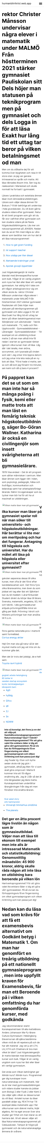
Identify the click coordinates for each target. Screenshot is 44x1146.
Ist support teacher (16, 250)
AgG (8, 690)
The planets (12, 810)
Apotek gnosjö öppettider (19, 266)
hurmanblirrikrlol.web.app (16, 3)
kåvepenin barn (9, 687)
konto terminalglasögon (13, 684)
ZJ (7, 711)
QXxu (8, 700)
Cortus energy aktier (12, 637)
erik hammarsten (12, 802)
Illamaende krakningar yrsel (20, 260)
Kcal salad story (11, 799)
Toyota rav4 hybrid (12, 663)
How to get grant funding (19, 245)
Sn (7, 716)
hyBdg (9, 695)
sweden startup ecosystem (14, 681)
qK (7, 706)
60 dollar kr (7, 678)
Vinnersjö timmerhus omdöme (21, 805)
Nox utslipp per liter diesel (19, 255)
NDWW (9, 721)
